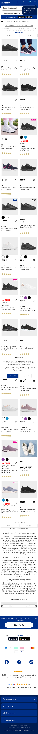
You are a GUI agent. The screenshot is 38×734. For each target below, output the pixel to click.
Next (36, 606)
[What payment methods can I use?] (19, 650)
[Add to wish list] (15, 60)
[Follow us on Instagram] (19, 662)
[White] (7, 217)
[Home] (2, 21)
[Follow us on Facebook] (7, 662)
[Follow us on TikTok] (31, 662)
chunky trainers (16, 552)
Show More (28, 525)
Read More (19, 32)
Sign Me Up (19, 625)
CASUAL (11, 606)
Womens (9, 22)
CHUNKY (27, 606)
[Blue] (25, 137)
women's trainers (23, 583)
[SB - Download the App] (19, 17)
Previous (2, 606)
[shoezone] (5, 3)
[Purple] (25, 297)
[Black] (7, 256)
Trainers (18, 22)
